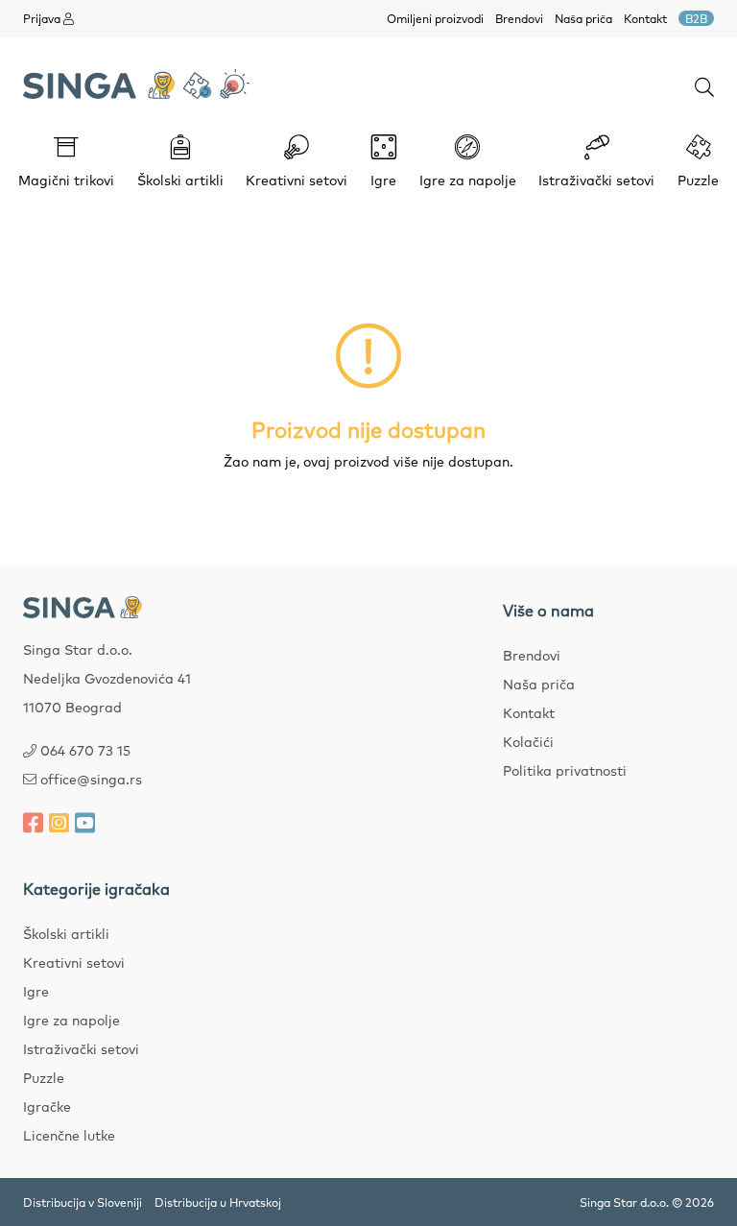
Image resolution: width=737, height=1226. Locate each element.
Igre (36, 990)
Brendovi (519, 18)
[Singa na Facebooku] (33, 821)
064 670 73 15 (85, 749)
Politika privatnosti (565, 770)
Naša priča (583, 18)
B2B (696, 18)
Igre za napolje (71, 1019)
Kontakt (645, 18)
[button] (704, 86)
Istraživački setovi (81, 1048)
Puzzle (43, 1077)
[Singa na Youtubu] (85, 821)
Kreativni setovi (74, 962)
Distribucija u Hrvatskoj (218, 1202)
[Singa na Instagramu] (59, 821)
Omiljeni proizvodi (435, 18)
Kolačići (528, 741)
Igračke (47, 1106)
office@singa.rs (91, 778)
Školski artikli (66, 933)
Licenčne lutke (69, 1134)
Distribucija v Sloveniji (82, 1202)
